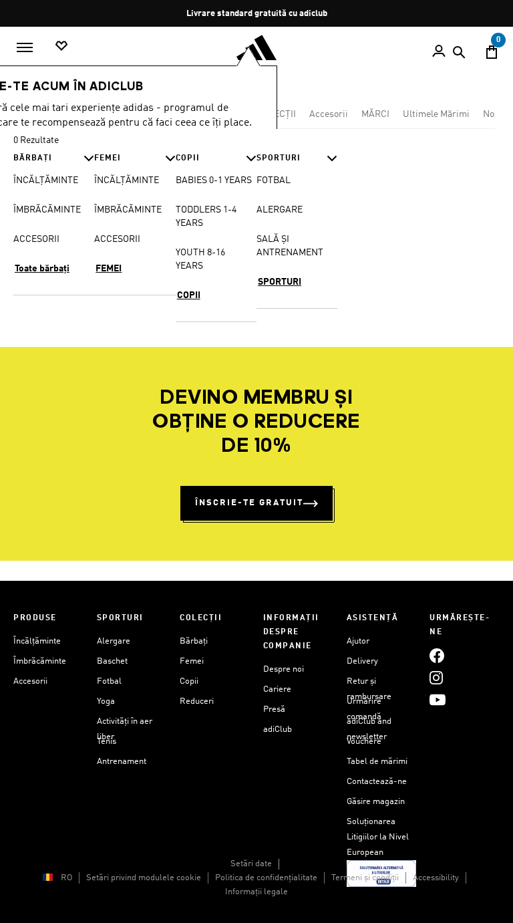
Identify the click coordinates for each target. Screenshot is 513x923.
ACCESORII (36, 239)
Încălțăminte (37, 641)
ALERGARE (279, 210)
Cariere (277, 689)
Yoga (106, 701)
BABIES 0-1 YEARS (214, 180)
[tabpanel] (256, 225)
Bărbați (194, 641)
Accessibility (436, 878)
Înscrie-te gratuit (249, 503)
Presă (274, 709)
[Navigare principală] (24, 47)
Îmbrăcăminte (39, 661)
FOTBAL (273, 180)
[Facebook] (437, 655)
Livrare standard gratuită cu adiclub (256, 13)
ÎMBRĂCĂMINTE (47, 210)
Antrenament (121, 761)
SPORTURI (279, 282)
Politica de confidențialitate (266, 878)
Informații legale (256, 892)
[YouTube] (438, 699)
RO (66, 878)
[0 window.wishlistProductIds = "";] (61, 46)
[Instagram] (436, 677)
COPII (188, 295)
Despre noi (283, 669)
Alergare (113, 641)
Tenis (106, 741)
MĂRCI (375, 114)
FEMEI (109, 268)
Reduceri (197, 701)
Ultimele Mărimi (436, 114)
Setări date (251, 864)
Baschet (112, 661)
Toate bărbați (42, 268)
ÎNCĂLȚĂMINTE (45, 180)
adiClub (277, 729)
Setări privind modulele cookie (143, 878)
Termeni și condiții (365, 878)
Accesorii (328, 114)
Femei (192, 661)
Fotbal (109, 681)
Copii (189, 681)
